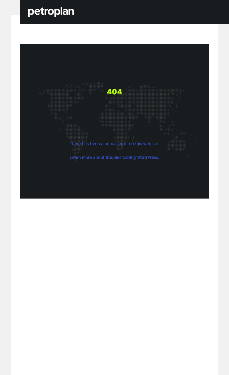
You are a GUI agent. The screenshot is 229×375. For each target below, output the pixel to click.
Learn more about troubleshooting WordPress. (114, 157)
